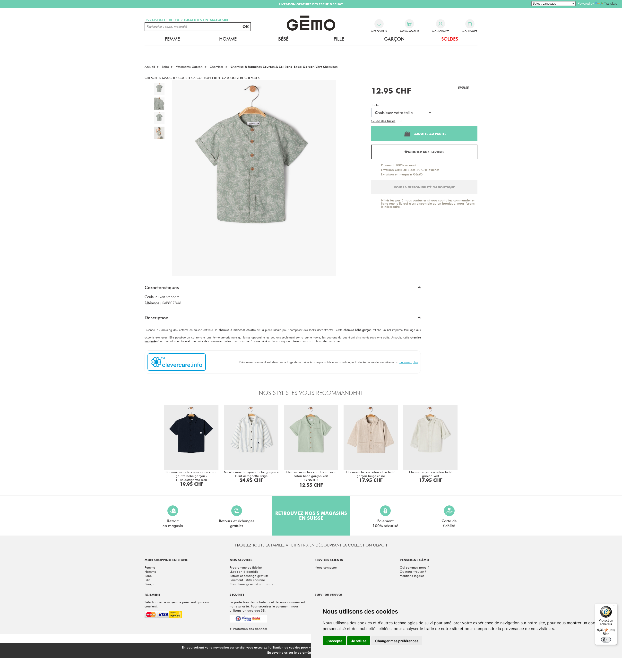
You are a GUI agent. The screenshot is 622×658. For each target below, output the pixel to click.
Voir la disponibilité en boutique (424, 187)
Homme (150, 571)
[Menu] (614, 606)
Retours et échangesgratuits (236, 523)
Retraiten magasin (173, 523)
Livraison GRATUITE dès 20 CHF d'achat (410, 170)
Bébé (148, 576)
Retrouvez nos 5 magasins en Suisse (311, 516)
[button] (283, 288)
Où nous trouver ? (413, 571)
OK (245, 26)
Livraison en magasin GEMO (402, 174)
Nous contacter (326, 567)
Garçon (150, 584)
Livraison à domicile (244, 571)
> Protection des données (249, 629)
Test (399, 121)
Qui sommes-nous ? (414, 567)
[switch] (606, 639)
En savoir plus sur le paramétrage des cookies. (301, 652)
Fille (147, 580)
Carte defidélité (449, 523)
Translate (610, 3)
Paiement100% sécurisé (385, 523)
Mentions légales (412, 576)
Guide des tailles (383, 121)
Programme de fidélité (246, 567)
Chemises (217, 67)
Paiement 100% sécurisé (398, 165)
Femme (150, 567)
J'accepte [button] (334, 641)
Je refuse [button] (358, 641)
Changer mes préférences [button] (396, 641)
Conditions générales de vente (252, 584)
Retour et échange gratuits (249, 576)
